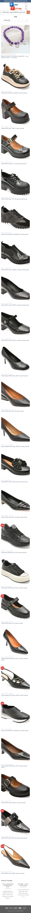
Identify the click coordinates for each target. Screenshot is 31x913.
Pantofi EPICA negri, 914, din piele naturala (12, 623)
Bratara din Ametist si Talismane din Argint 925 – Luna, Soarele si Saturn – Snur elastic (15, 57)
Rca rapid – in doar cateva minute (23, 884)
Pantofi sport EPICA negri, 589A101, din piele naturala (14, 730)
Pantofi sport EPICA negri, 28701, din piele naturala (14, 587)
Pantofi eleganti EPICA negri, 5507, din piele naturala (14, 375)
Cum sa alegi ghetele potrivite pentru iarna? (7, 885)
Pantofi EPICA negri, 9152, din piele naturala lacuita (14, 517)
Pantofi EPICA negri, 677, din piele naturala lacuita (13, 163)
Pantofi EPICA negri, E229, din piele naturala (12, 411)
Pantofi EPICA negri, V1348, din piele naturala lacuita (14, 481)
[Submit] (28, 12)
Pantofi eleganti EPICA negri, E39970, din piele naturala (15, 446)
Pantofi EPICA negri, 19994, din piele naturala (12, 128)
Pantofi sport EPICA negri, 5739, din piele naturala (13, 552)
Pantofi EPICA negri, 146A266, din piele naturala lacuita (15, 269)
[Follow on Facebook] (26, 3)
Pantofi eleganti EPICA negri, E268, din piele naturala (14, 695)
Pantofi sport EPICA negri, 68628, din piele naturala (14, 93)
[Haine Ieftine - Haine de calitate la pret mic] (15, 6)
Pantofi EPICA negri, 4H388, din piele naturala (12, 873)
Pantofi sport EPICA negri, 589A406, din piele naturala (14, 234)
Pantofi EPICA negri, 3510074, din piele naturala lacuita (15, 305)
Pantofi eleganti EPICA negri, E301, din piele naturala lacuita (14, 659)
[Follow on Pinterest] (26, 9)
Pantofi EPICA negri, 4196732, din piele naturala (13, 802)
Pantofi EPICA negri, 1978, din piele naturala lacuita (14, 838)
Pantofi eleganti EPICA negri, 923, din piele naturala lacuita (14, 766)
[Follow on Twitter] (26, 6)
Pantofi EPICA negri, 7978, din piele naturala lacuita (14, 199)
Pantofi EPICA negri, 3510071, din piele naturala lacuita (15, 340)
